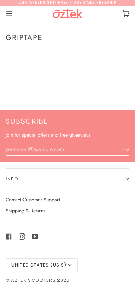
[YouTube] (35, 236)
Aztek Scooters (33, 280)
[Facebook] (9, 236)
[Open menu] (16, 14)
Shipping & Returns (25, 210)
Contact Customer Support (33, 199)
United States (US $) (38, 265)
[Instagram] (22, 236)
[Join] (120, 148)
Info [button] (12, 178)
